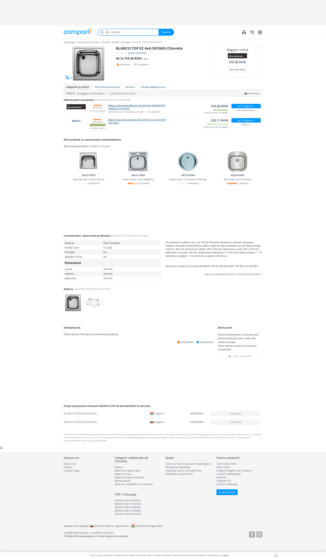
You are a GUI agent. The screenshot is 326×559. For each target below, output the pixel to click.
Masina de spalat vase (127, 470)
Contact (68, 467)
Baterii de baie (123, 474)
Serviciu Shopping (226, 484)
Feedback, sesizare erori (179, 474)
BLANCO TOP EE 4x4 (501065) (80, 413)
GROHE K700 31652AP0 (128, 507)
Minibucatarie (123, 480)
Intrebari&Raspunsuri (153, 87)
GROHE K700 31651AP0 (128, 514)
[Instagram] (259, 534)
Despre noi (70, 463)
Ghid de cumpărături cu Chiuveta (134, 484)
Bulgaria (159, 421)
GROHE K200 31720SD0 (128, 503)
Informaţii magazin (97, 111)
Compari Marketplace (228, 474)
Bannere (221, 477)
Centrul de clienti (226, 463)
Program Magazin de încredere (234, 470)
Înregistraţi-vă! (227, 492)
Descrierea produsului (107, 87)
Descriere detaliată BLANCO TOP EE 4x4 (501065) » (233, 274)
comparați (235, 413)
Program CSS (223, 480)
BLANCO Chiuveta (100, 146)
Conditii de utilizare (102, 532)
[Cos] (252, 32)
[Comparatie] (244, 32)
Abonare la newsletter (178, 467)
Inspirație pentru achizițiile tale (183, 470)
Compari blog (71, 470)
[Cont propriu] (260, 32)
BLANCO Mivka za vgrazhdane (112, 525)
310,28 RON (237, 62)
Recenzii (130, 87)
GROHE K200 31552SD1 (128, 500)
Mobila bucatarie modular (129, 477)
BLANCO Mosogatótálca (149, 525)
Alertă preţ (125, 64)
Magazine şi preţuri (78, 87)
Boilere (119, 467)
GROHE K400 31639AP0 (128, 510)
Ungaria (159, 413)
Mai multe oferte (237, 69)
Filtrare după (253, 93)
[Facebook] (252, 534)
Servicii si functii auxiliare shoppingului (188, 463)
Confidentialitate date (76, 532)
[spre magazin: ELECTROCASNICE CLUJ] (237, 55)
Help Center (223, 467)
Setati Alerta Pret (242, 356)
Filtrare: (70, 93)
